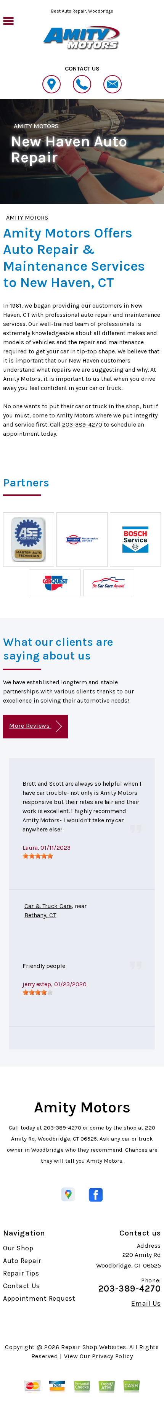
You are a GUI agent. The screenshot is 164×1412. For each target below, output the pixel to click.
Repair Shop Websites (93, 1347)
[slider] (38, 856)
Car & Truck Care (48, 906)
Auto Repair (22, 1260)
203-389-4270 (82, 424)
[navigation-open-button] (8, 20)
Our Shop (18, 1248)
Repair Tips (21, 1273)
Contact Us (21, 1286)
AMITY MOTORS (36, 126)
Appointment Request (39, 1298)
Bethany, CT (40, 915)
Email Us (146, 1303)
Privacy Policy (112, 1356)
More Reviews (30, 725)
